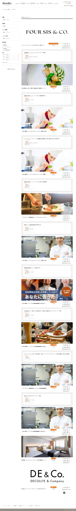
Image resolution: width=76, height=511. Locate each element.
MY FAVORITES (32, 4)
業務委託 (5, 48)
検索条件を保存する (11, 69)
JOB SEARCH (23, 4)
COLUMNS (42, 4)
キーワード (4, 62)
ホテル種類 (4, 29)
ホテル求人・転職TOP (6, 9)
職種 (3, 17)
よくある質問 (67, 3)
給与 (3, 52)
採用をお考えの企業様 (68, 5)
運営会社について (22, 505)
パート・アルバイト (7, 47)
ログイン (71, 2)
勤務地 (3, 23)
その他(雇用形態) (7, 50)
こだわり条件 (5, 36)
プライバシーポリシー (7, 505)
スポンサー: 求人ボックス (29, 59)
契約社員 (5, 45)
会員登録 (66, 2)
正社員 (5, 44)
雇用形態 (4, 42)
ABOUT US (50, 4)
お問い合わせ (37, 505)
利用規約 (15, 505)
